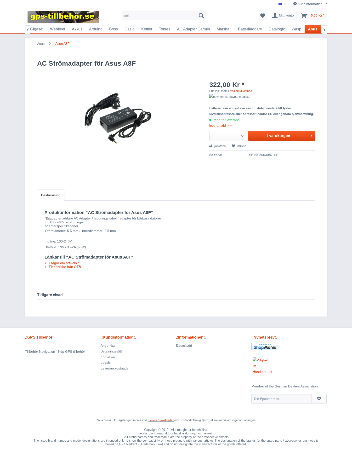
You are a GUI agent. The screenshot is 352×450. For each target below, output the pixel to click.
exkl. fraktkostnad (241, 91)
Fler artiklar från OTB (64, 267)
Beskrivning (51, 195)
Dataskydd (184, 345)
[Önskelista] (263, 15)
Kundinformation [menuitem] (310, 4)
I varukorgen (278, 136)
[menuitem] (164, 15)
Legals (106, 362)
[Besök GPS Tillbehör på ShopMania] (289, 346)
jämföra (219, 146)
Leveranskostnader (115, 368)
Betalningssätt (111, 351)
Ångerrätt (108, 345)
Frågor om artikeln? (63, 263)
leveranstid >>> (221, 125)
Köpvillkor (108, 357)
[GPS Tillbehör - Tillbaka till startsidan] (63, 17)
